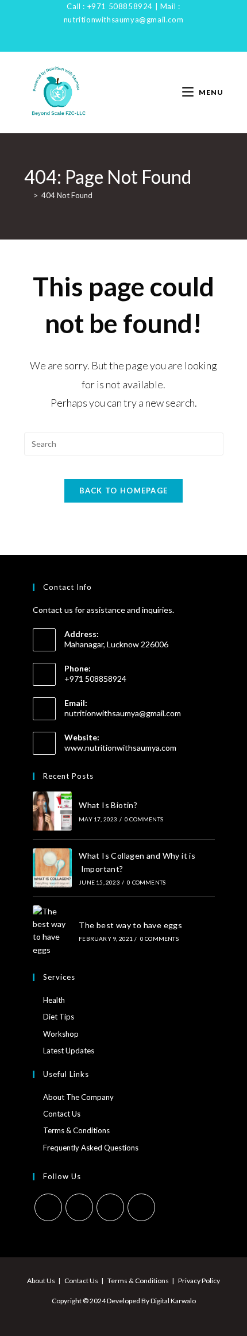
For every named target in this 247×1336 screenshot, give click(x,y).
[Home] (27, 195)
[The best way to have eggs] (52, 931)
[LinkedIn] (122, 43)
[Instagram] (108, 43)
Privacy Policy (199, 1280)
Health (54, 1000)
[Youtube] (135, 43)
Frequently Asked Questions (90, 1147)
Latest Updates (68, 1050)
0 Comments (144, 819)
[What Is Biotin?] (52, 811)
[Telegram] (148, 43)
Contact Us (61, 1113)
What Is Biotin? (108, 805)
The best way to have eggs (130, 925)
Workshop (61, 1033)
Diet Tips (58, 1016)
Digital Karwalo (173, 1300)
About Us (41, 1280)
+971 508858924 (120, 6)
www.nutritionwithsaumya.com (120, 747)
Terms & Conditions (76, 1130)
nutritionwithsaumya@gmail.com (123, 19)
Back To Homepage (123, 490)
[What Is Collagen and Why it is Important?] (52, 867)
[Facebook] (97, 43)
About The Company (78, 1097)
